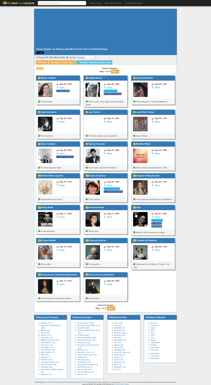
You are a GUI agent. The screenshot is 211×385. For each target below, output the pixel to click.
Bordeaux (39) (119, 335)
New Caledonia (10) (85, 367)
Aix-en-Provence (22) (122, 352)
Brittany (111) (83, 350)
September (155, 342)
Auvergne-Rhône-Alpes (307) (89, 325)
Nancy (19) (118, 357)
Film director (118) (48, 350)
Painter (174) (46, 335)
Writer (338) (45, 330)
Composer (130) (47, 347)
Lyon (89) (117, 325)
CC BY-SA (82, 382)
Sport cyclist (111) (48, 352)
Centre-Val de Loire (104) (87, 354)
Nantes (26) (118, 345)
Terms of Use (119, 384)
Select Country (95, 3)
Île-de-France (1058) (86, 323)
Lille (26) (117, 342)
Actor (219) (45, 332)
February (154, 325)
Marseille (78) (119, 328)
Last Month (155, 353)
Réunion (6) (82, 374)
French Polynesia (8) (86, 372)
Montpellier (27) (120, 340)
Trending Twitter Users (133, 3)
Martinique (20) (83, 359)
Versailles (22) (119, 350)
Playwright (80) (47, 367)
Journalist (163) (47, 337)
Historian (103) (46, 359)
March (153, 328)
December (155, 350)
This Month (155, 356)
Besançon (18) (120, 367)
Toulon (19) (118, 359)
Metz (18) (118, 364)
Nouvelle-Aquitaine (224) (87, 337)
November (155, 347)
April (152, 330)
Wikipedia (67, 382)
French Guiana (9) (85, 369)
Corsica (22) (82, 357)
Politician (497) (46, 323)
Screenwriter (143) (48, 342)
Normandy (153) (84, 342)
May (152, 332)
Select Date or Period (113, 3)
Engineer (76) (46, 374)
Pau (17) (117, 369)
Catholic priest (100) (49, 364)
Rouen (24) (118, 347)
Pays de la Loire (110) (86, 352)
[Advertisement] (105, 28)
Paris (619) (118, 323)
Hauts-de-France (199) (86, 340)
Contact (126, 384)
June (153, 335)
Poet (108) (45, 354)
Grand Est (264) (84, 328)
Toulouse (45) (119, 330)
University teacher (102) (50, 362)
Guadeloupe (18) (84, 362)
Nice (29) (117, 337)
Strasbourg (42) (120, 332)
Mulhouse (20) (119, 354)
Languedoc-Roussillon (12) (88, 364)
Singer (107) (46, 357)
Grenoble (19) (119, 362)
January (154, 323)
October (154, 345)
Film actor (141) (47, 345)
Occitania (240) (83, 335)
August (153, 340)
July (152, 337)
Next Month (155, 358)
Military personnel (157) (50, 340)
